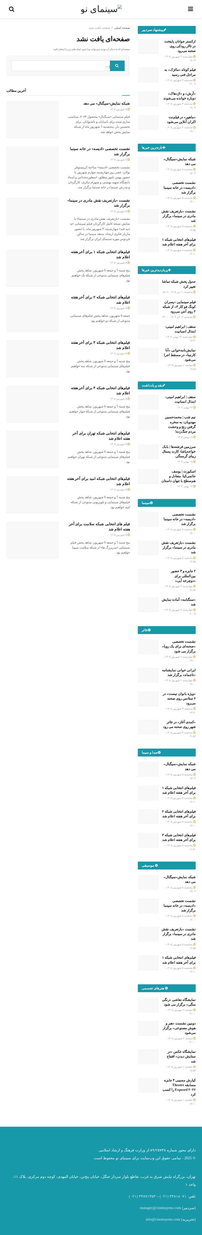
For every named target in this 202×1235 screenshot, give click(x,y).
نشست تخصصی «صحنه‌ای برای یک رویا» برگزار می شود (179, 646)
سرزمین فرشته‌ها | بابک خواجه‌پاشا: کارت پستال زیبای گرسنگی (179, 451)
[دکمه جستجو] (117, 66)
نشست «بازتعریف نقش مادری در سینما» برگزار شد (178, 216)
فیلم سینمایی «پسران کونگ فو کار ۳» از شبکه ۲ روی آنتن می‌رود (179, 306)
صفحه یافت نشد (99, 28)
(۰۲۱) (164, 1196)
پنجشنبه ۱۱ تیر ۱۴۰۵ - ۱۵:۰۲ (177, 292)
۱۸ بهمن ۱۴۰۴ (185, 437)
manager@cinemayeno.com (160, 1208)
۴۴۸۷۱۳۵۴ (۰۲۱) (142, 1196)
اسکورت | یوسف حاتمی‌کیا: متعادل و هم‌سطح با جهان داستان (178, 476)
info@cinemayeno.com (163, 1219)
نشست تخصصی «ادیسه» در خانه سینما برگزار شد (180, 187)
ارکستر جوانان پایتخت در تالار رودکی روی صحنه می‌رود (180, 46)
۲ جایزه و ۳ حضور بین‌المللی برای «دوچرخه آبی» (183, 575)
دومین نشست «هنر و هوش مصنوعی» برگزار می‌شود (179, 1028)
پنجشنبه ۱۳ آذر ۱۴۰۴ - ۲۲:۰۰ (177, 316)
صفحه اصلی (122, 28)
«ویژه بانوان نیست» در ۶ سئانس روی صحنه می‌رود (179, 698)
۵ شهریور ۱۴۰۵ (119, 109)
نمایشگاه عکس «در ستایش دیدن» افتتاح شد (181, 1056)
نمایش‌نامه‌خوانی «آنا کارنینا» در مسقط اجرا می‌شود (180, 355)
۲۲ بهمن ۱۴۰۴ (185, 407)
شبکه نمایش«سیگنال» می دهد (106, 103)
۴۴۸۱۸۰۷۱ (178, 1196)
